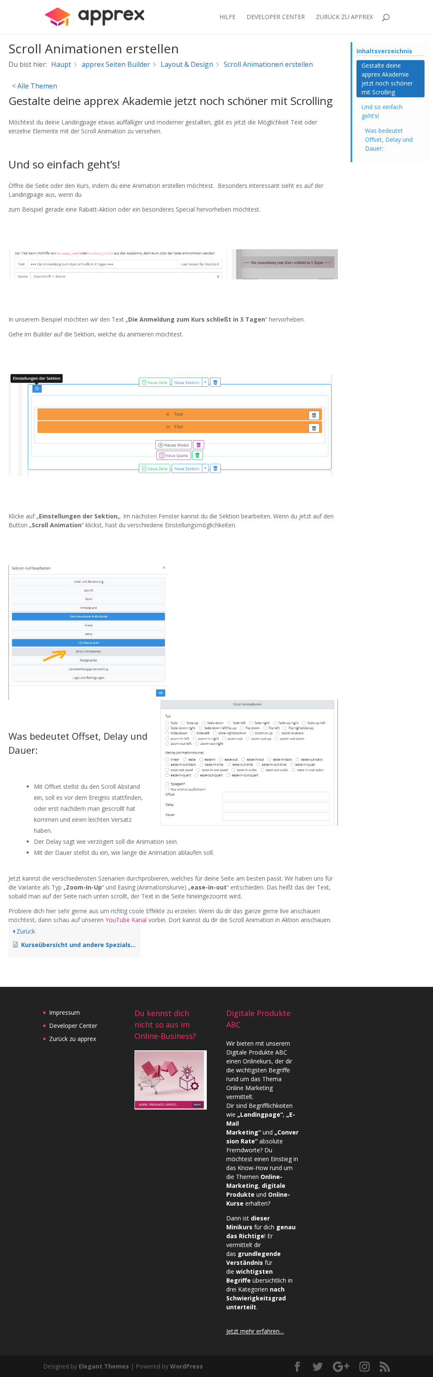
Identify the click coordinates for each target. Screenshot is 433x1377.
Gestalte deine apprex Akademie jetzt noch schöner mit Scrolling (387, 78)
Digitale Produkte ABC (256, 1052)
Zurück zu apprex (72, 1039)
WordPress (186, 1366)
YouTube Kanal (126, 920)
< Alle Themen (34, 86)
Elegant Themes (104, 1366)
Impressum (64, 1012)
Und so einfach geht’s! (382, 111)
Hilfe (227, 17)
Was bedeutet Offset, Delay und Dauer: (389, 139)
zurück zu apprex (344, 17)
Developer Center (276, 17)
